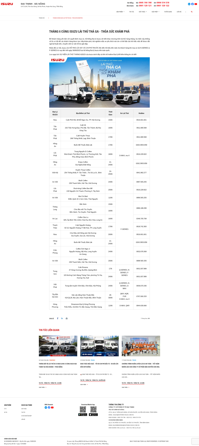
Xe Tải (5, 412)
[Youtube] (196, 4)
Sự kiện (59, 383)
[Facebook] (192, 4)
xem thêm (42, 387)
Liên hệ (179, 12)
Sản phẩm (7, 405)
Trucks (93, 360)
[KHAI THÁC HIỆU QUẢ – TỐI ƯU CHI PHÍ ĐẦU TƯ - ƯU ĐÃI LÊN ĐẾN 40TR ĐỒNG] (99, 346)
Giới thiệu (24, 408)
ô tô (5, 408)
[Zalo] (189, 4)
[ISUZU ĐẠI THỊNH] (7, 4)
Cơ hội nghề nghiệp (26, 416)
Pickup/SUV (52, 360)
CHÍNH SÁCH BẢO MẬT (10, 439)
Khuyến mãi (102, 380)
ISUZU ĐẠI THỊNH (26, 405)
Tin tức (131, 12)
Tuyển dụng (168, 12)
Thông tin (47, 383)
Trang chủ (42, 18)
